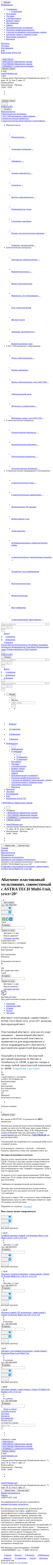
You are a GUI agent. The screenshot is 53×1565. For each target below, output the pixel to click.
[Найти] (10, 627)
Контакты (10, 39)
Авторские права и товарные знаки (21, 34)
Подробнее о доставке (26, 1068)
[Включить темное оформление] (4, 103)
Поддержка (11, 14)
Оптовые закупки (11, 938)
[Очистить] (47, 624)
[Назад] (13, 697)
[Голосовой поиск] (4, 627)
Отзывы (9, 1008)
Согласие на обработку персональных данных (26, 32)
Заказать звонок (8, 69)
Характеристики (13, 1006)
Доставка (10, 16)
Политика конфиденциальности (20, 30)
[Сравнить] (6, 912)
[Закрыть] (3, 689)
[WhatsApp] (3, 919)
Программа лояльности (16, 37)
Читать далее (28, 1527)
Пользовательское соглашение (19, 27)
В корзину (6, 925)
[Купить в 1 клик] (5, 1225)
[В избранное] (6, 908)
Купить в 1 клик (8, 930)
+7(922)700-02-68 (38, 1135)
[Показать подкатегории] (26, 137)
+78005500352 (7, 59)
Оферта (9, 25)
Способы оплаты (13, 18)
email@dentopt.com (9, 73)
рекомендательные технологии (14, 1504)
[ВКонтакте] (10, 919)
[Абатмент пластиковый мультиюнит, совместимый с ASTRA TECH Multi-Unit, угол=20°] (26, 869)
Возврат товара (13, 21)
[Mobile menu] (3, 680)
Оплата (9, 1010)
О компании (11, 9)
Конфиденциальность (10, 1493)
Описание (10, 1004)
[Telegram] (7, 919)
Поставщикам (12, 23)
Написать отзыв (8, 1115)
